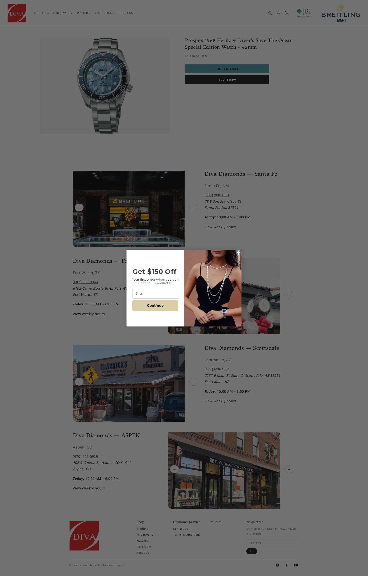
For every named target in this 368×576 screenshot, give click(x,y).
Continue (155, 305)
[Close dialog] (238, 252)
